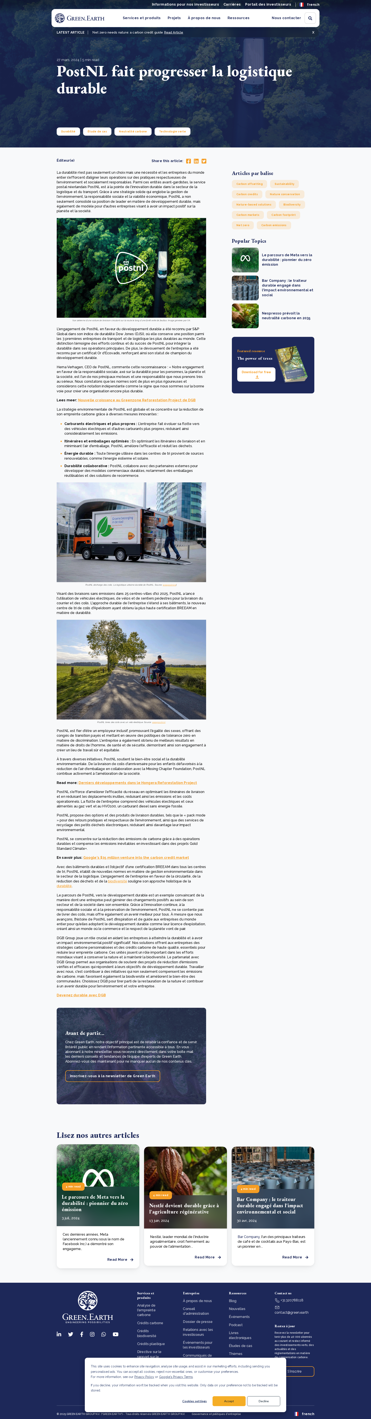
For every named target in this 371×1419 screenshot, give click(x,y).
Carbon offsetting (249, 184)
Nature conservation (285, 194)
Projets (174, 18)
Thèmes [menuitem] (236, 1354)
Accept (229, 1401)
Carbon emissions (274, 225)
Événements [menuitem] (239, 1317)
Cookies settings (194, 1401)
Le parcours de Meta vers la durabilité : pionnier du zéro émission (287, 260)
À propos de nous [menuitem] (197, 1301)
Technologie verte (172, 131)
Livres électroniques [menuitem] (240, 1335)
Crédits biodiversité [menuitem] (146, 1333)
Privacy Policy (144, 1377)
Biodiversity (292, 204)
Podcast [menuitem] (236, 1325)
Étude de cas (97, 131)
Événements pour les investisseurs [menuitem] (197, 1345)
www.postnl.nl (169, 585)
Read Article (173, 32)
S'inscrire (294, 1371)
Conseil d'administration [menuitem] (196, 1311)
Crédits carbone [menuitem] (150, 1323)
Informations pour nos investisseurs (185, 4)
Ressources (239, 18)
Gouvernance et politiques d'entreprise (216, 1414)
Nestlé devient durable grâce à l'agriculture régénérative (184, 1208)
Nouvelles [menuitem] (237, 1309)
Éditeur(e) (66, 160)
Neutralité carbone (133, 131)
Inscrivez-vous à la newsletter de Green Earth (112, 1076)
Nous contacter (286, 18)
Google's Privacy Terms (176, 1377)
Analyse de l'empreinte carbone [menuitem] (146, 1310)
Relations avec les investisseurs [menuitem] (198, 1332)
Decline (264, 1401)
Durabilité (68, 131)
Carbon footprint (283, 214)
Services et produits (142, 18)
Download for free (256, 372)
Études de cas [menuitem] (240, 1346)
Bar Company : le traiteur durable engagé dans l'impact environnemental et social (270, 1205)
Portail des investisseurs (268, 4)
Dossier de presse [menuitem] (198, 1322)
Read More (117, 1260)
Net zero (242, 225)
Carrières (232, 4)
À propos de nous (204, 18)
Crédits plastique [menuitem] (151, 1344)
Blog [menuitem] (233, 1301)
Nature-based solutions (253, 204)
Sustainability (284, 184)
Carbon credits (247, 194)
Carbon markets (247, 214)
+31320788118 (291, 1300)
